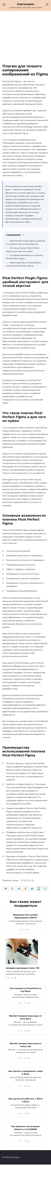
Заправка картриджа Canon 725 (22, 968)
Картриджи (25, 4)
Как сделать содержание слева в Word (25, 1072)
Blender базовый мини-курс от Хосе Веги (25, 1017)
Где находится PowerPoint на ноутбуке (25, 989)
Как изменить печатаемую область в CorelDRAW (25, 1127)
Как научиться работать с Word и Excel (25, 1100)
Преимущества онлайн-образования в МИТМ (25, 916)
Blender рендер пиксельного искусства (25, 1044)
